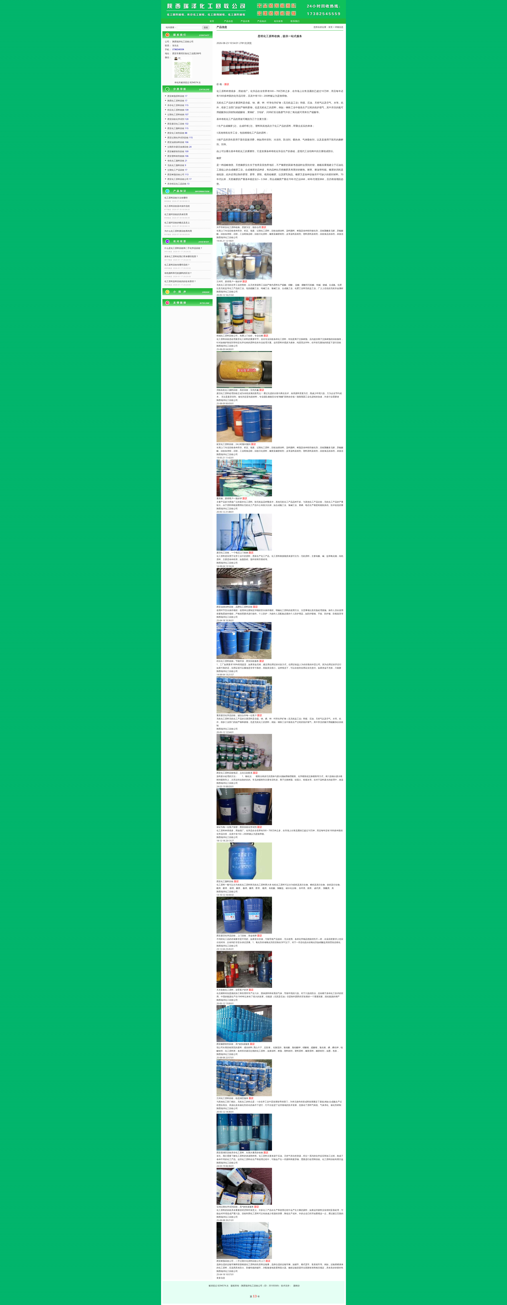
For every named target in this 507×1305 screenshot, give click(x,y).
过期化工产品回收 (175, 169)
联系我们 (295, 21)
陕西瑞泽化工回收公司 (227, 237)
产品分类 (245, 21)
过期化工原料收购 (175, 114)
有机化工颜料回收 (175, 160)
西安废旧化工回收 (175, 123)
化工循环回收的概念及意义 (177, 222)
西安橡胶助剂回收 (175, 151)
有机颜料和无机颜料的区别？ (178, 273)
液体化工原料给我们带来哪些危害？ (181, 256)
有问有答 (278, 21)
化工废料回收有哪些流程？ (177, 264)
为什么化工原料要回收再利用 (178, 230)
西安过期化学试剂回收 (178, 137)
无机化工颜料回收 (175, 165)
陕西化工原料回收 (175, 100)
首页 (212, 21)
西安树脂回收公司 (175, 174)
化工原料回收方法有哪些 (176, 197)
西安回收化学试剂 (175, 119)
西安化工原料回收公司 (178, 179)
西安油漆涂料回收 (175, 142)
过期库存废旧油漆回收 (178, 146)
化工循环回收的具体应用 (176, 214)
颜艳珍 (296, 1285)
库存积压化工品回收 (176, 183)
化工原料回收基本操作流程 (177, 206)
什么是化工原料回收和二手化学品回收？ (183, 248)
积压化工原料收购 (175, 109)
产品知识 (261, 21)
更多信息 (221, 1277)
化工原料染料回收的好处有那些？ (180, 281)
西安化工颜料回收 (175, 128)
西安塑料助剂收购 (175, 156)
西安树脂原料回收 (175, 96)
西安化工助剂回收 (175, 132)
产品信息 (228, 21)
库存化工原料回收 (175, 105)
